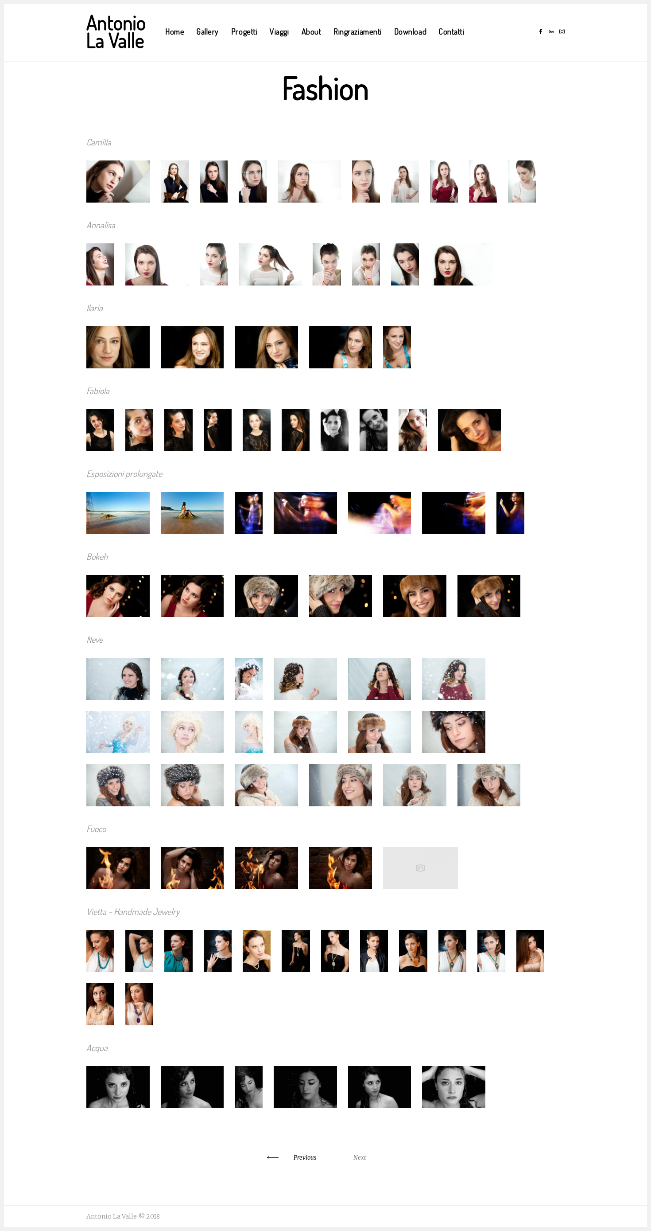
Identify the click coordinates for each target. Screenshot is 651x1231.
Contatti (451, 31)
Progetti (244, 31)
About (312, 31)
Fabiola (97, 390)
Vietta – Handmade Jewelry (132, 911)
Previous (305, 1157)
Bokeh (97, 556)
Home (174, 31)
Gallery (208, 31)
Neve (94, 639)
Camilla (98, 142)
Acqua (97, 1047)
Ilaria (94, 307)
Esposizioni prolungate (124, 473)
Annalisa (100, 225)
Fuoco (96, 828)
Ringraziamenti (357, 31)
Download (410, 31)
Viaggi (279, 31)
